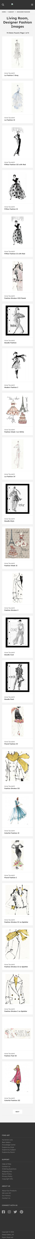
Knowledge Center (8, 1145)
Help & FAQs (6, 1164)
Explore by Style (8, 1147)
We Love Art (6, 1193)
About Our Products (9, 1191)
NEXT (17, 1111)
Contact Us (6, 1166)
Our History (6, 1195)
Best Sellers (6, 1142)
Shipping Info (7, 1171)
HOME (4, 12)
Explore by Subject (9, 1150)
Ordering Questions (9, 1169)
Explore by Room (8, 1152)
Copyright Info (7, 1179)
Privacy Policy (7, 1176)
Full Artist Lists (7, 1140)
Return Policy (7, 1174)
